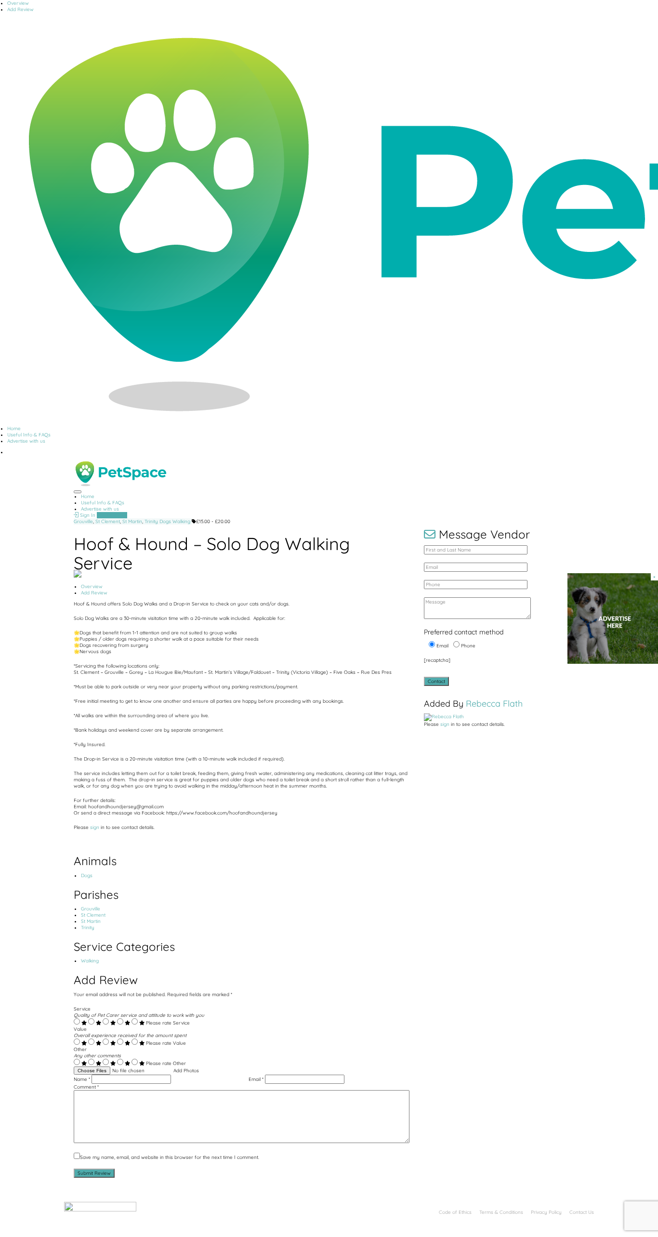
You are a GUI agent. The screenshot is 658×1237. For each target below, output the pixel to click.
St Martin (132, 521)
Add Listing (109, 515)
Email (256, 1079)
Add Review (20, 9)
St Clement (107, 521)
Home (14, 428)
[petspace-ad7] (612, 618)
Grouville (83, 521)
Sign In (87, 515)
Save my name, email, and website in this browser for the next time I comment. (169, 1157)
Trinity (151, 521)
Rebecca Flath (494, 703)
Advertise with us (26, 441)
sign (95, 827)
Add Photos (186, 1070)
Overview (18, 3)
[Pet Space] (120, 473)
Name (82, 1079)
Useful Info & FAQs (29, 435)
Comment (86, 1087)
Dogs (165, 521)
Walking (181, 521)
